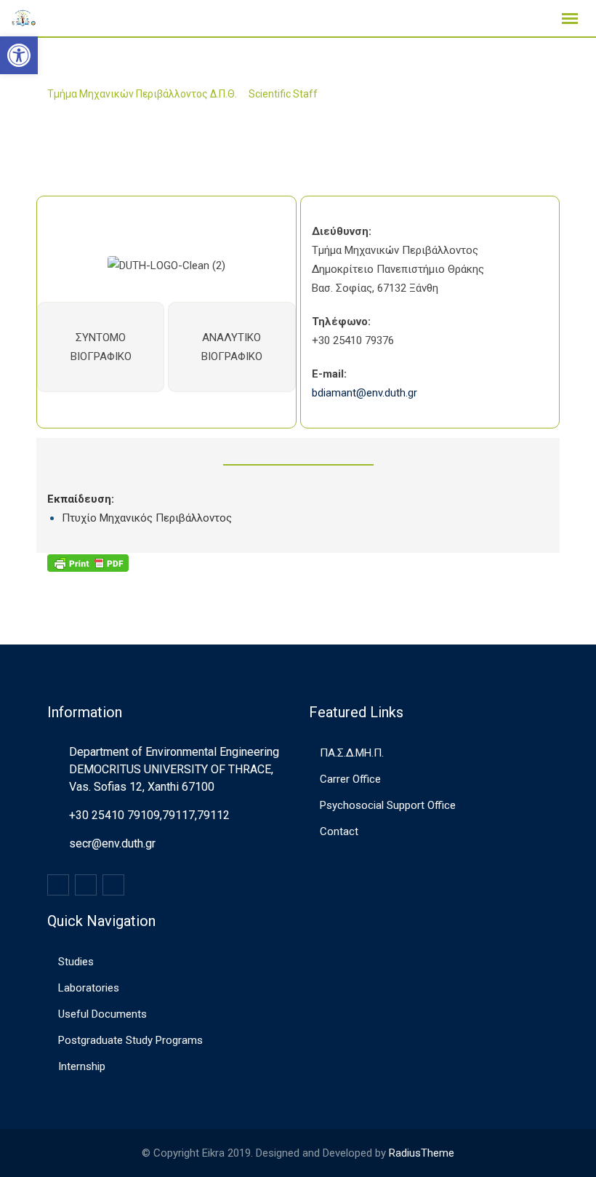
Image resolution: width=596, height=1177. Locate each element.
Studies (76, 961)
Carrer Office (350, 779)
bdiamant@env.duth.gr (364, 392)
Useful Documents (102, 1014)
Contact (339, 831)
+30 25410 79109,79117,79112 (149, 815)
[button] (19, 55)
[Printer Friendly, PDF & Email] (88, 562)
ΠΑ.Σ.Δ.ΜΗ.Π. (352, 752)
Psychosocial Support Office (388, 805)
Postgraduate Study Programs (130, 1040)
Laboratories (88, 987)
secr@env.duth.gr (112, 843)
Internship (81, 1066)
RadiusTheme (421, 1153)
